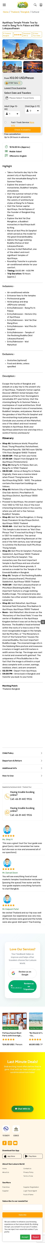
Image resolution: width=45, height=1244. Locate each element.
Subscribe (22, 1215)
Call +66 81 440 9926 (21, 799)
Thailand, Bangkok (7, 34)
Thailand (15, 12)
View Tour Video (36, 34)
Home (6, 12)
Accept (25, 1237)
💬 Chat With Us (22, 1109)
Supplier (5, 1191)
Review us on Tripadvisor (28, 986)
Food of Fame (28, 1194)
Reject (36, 1237)
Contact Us (27, 1168)
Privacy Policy (28, 1172)
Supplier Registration (31, 1187)
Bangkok (25, 12)
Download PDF (27, 34)
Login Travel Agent (30, 1191)
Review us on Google (25, 973)
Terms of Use (28, 1176)
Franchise (6, 1187)
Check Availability (23, 130)
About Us (5, 1172)
